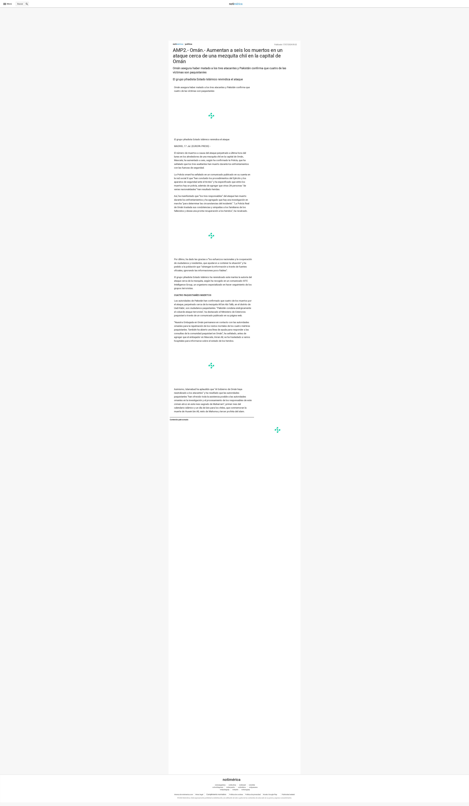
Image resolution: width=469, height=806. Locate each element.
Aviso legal (199, 794)
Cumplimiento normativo (216, 794)
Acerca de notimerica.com (183, 794)
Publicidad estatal (288, 794)
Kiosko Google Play (270, 794)
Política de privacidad (253, 794)
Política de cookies (236, 794)
